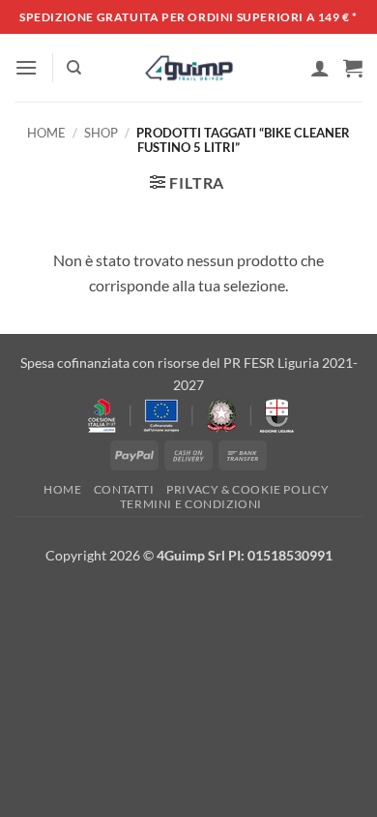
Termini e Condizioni (191, 504)
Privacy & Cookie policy (247, 489)
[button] (26, 67)
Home (46, 132)
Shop (101, 132)
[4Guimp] (189, 68)
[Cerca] (74, 67)
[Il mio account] (320, 67)
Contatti (124, 489)
